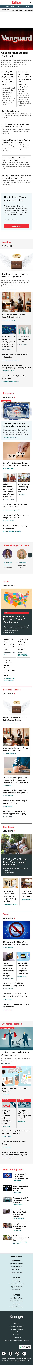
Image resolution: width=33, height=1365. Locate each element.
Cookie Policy (16, 1335)
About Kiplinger (16, 1281)
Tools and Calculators (16, 1307)
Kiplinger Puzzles (16, 1287)
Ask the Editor (16, 1289)
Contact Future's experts (16, 1326)
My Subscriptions (16, 1266)
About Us (16, 1323)
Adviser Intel (16, 1304)
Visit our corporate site (25, 1358)
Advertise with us (16, 1337)
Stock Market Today (16, 1298)
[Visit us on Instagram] (17, 1354)
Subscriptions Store (16, 1263)
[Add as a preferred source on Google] (25, 1347)
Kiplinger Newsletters (16, 1272)
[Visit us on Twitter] (4, 1354)
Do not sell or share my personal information (16, 1340)
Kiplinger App (16, 1269)
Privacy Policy (16, 1332)
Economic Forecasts (16, 1301)
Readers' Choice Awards (16, 1284)
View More (7, 246)
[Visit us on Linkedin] (24, 1354)
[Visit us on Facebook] (10, 1354)
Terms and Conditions (16, 1329)
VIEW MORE (8, 397)
